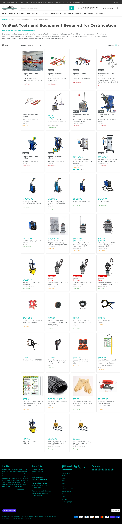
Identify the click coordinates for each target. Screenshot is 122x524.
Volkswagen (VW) (78, 2)
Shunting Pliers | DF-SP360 (32, 360)
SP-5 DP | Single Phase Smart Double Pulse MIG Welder (56, 203)
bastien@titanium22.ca (40, 493)
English (116, 2)
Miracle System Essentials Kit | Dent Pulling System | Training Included (82, 245)
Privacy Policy (17, 516)
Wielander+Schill (53, 125)
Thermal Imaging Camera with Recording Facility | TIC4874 (57, 362)
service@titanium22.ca (39, 485)
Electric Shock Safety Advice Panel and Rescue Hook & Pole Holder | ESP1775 (33, 403)
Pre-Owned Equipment (73, 14)
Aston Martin (6, 2)
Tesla (63, 2)
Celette (25, 82)
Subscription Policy (50, 516)
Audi (12, 2)
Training (45, 14)
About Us (100, 14)
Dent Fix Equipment (28, 286)
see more (21, 489)
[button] (109, 8)
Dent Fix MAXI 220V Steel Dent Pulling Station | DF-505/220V (57, 443)
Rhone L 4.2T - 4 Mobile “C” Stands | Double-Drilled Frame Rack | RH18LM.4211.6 (108, 80)
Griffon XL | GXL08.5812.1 (81, 78)
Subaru (58, 2)
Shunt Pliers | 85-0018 (105, 320)
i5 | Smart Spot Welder (30, 161)
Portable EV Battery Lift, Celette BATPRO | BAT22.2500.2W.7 (106, 403)
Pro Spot (100, 123)
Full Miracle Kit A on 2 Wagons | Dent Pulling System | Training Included (57, 243)
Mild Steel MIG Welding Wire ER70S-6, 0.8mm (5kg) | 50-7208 (82, 322)
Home (4, 14)
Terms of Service (7, 516)
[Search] (71, 8)
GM (31, 2)
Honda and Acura (38, 2)
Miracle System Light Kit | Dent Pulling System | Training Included (107, 245)
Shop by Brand (33, 14)
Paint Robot (56, 14)
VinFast (69, 2)
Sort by (23, 45)
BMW (17, 2)
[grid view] (116, 45)
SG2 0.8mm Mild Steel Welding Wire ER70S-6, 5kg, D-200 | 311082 (58, 322)
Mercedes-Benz (49, 2)
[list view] (118, 45)
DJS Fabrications (27, 324)
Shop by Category (16, 14)
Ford (26, 2)
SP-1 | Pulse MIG (103, 201)
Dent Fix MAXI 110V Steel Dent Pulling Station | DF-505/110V (82, 443)
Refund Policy (39, 516)
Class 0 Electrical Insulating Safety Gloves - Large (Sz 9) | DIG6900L (82, 403)
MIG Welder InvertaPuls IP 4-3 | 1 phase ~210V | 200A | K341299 (82, 161)
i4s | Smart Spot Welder (56, 161)
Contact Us (88, 14)
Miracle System (52, 246)
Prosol (49, 365)
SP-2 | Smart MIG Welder (81, 201)
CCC (22, 2)
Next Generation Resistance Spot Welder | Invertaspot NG (58, 122)
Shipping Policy (28, 516)
